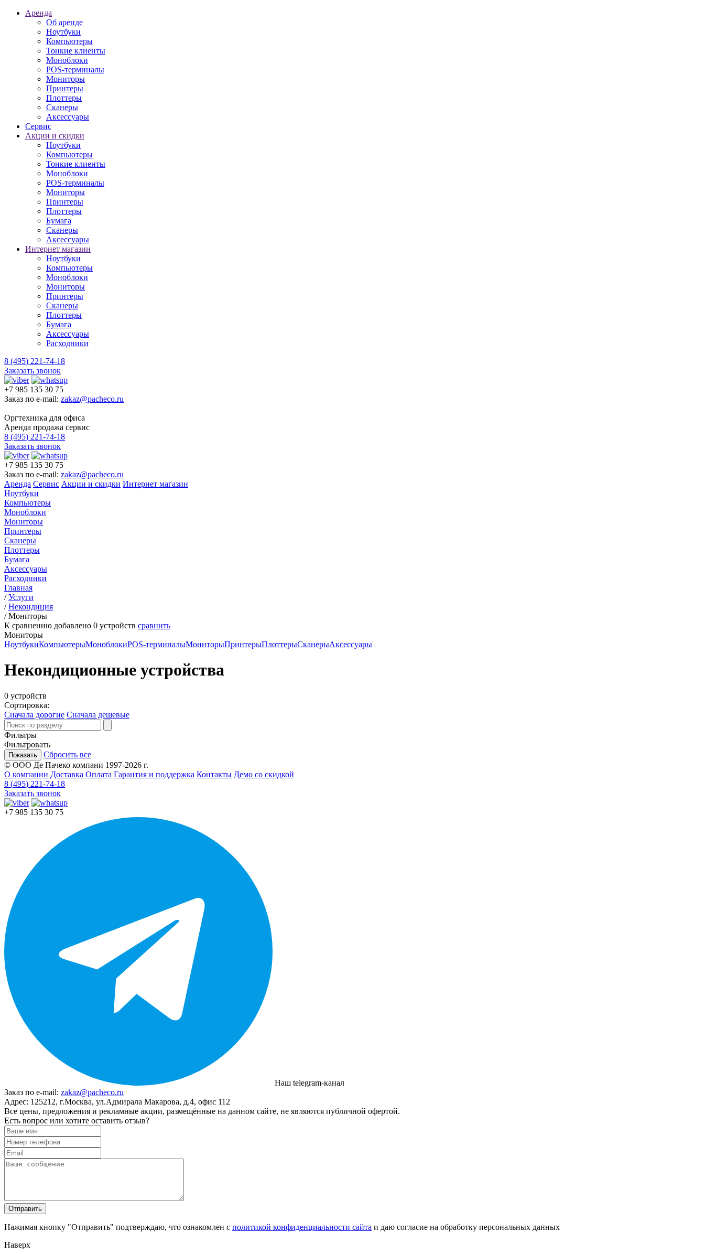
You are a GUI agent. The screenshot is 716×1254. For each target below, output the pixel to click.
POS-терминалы (75, 69)
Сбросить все (67, 754)
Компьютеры (69, 41)
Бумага (58, 220)
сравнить (154, 625)
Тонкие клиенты (75, 50)
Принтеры (64, 88)
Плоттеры (64, 97)
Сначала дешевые (98, 714)
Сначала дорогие (34, 714)
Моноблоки (67, 60)
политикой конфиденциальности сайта (302, 1227)
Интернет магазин (58, 248)
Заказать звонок (32, 370)
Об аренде (64, 22)
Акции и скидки (54, 135)
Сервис (38, 126)
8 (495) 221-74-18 (34, 361)
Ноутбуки (63, 31)
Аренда (38, 12)
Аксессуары (67, 116)
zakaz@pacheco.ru (92, 398)
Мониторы (65, 78)
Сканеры (62, 107)
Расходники (67, 343)
